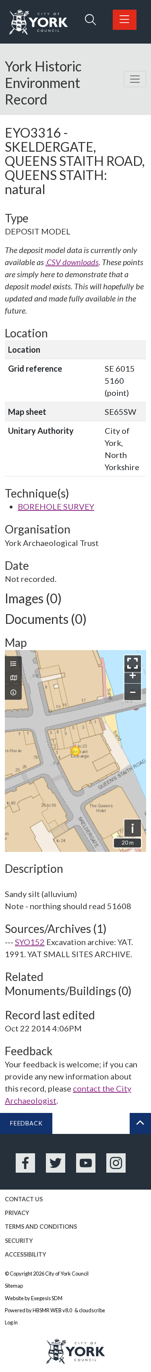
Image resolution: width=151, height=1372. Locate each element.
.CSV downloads (72, 262)
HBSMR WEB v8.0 (53, 1310)
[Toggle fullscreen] (132, 663)
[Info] (13, 692)
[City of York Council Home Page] (38, 22)
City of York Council (67, 1273)
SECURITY (19, 1240)
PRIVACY (17, 1212)
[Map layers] (13, 664)
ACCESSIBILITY (25, 1254)
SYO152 (30, 942)
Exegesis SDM (46, 1298)
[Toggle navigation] (135, 79)
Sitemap (14, 1285)
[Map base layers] (13, 678)
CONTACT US (24, 1199)
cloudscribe (92, 1310)
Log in (11, 1322)
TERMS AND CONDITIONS (41, 1226)
